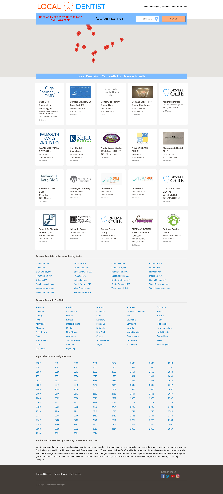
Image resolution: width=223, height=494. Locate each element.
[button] (112, 44)
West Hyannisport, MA (159, 288)
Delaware (100, 311)
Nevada (130, 328)
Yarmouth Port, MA (82, 292)
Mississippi (162, 324)
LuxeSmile (106, 188)
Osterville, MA (80, 280)
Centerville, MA (119, 263)
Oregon (99, 336)
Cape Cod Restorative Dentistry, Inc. (46, 105)
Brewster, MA (80, 263)
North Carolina (133, 332)
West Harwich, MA (120, 288)
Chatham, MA (155, 263)
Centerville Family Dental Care (110, 103)
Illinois (130, 316)
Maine (159, 320)
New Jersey (41, 332)
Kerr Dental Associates (76, 150)
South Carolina (73, 340)
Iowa (38, 320)
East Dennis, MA (43, 272)
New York (100, 332)
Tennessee (132, 340)
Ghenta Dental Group (108, 231)
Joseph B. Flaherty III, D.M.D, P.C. (48, 231)
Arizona (99, 307)
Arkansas (131, 307)
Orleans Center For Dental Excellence (142, 103)
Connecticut (71, 311)
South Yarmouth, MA (121, 284)
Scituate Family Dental (171, 231)
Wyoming (70, 349)
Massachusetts (73, 324)
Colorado (40, 311)
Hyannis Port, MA (44, 276)
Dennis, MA (154, 268)
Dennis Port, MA (119, 268)
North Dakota (163, 332)
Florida (160, 311)
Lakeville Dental (78, 229)
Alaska (69, 307)
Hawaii (69, 316)
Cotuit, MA (41, 268)
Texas (159, 340)
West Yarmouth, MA (45, 292)
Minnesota (131, 324)
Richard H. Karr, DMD (47, 190)
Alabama (40, 307)
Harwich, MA (155, 272)
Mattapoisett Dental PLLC (173, 150)
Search (173, 19)
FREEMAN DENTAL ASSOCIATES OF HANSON (142, 232)
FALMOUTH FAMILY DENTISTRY (49, 150)
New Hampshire (164, 328)
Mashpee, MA (155, 276)
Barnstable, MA (43, 263)
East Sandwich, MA (83, 272)
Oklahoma (71, 336)
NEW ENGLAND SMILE (140, 150)
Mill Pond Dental (171, 102)
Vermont (70, 344)
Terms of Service (43, 474)
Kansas (69, 320)
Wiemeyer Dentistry (80, 188)
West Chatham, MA (45, 288)
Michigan (100, 324)
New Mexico (72, 332)
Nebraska (100, 328)
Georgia (39, 316)
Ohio (38, 336)
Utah (38, 344)
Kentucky (100, 320)
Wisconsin (41, 349)
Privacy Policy (60, 474)
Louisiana (131, 320)
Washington (132, 344)
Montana (70, 328)
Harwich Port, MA (120, 272)
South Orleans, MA (82, 284)
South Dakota (102, 340)
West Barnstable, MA (159, 284)
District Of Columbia (136, 311)
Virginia (99, 344)
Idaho (99, 316)
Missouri (40, 328)
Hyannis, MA (80, 276)
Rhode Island (42, 340)
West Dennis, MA (82, 288)
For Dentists (75, 474)
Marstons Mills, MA (120, 276)
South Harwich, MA (45, 284)
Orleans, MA (41, 280)
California (161, 307)
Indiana (160, 316)
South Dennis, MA (157, 280)
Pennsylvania (133, 336)
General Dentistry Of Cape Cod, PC (80, 103)
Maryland (40, 324)
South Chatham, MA (121, 280)
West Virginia (163, 344)
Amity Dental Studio (111, 148)
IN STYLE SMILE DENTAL (171, 190)
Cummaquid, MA (81, 268)
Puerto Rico (162, 336)
